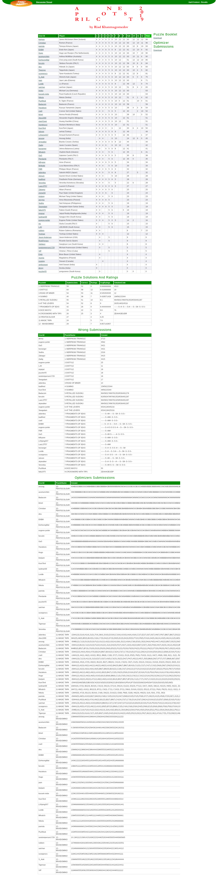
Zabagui (42, 190)
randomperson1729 (47, 248)
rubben (41, 230)
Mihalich (42, 152)
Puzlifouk (42, 101)
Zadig (41, 145)
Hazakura (42, 108)
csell (40, 111)
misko (41, 91)
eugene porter (44, 220)
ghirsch (41, 176)
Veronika (42, 183)
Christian (42, 43)
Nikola (41, 97)
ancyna (41, 200)
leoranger (42, 149)
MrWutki (42, 166)
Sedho (41, 203)
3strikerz (42, 244)
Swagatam (43, 207)
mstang (41, 196)
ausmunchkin (44, 56)
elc (40, 224)
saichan (42, 87)
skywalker (43, 142)
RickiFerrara (43, 241)
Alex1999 (42, 118)
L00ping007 (43, 135)
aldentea (42, 172)
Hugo (41, 53)
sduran (41, 132)
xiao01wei (43, 121)
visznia (41, 258)
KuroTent (42, 128)
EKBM (41, 50)
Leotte (41, 84)
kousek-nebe (44, 94)
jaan (40, 80)
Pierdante (42, 159)
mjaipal (41, 213)
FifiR (40, 169)
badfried (42, 179)
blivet (41, 114)
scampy (42, 261)
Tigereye (42, 70)
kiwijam (42, 39)
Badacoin (42, 104)
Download (157, 38)
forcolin (41, 63)
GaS (40, 155)
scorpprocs (43, 74)
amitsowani (43, 265)
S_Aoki (41, 77)
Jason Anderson (45, 237)
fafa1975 (42, 210)
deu (40, 67)
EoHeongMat (44, 60)
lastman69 (43, 217)
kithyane (42, 162)
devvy (41, 268)
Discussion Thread (44, 2)
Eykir (41, 254)
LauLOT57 (43, 186)
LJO (40, 227)
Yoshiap (42, 234)
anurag (41, 138)
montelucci (43, 125)
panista (41, 46)
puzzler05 (43, 271)
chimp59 (42, 193)
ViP (40, 251)
